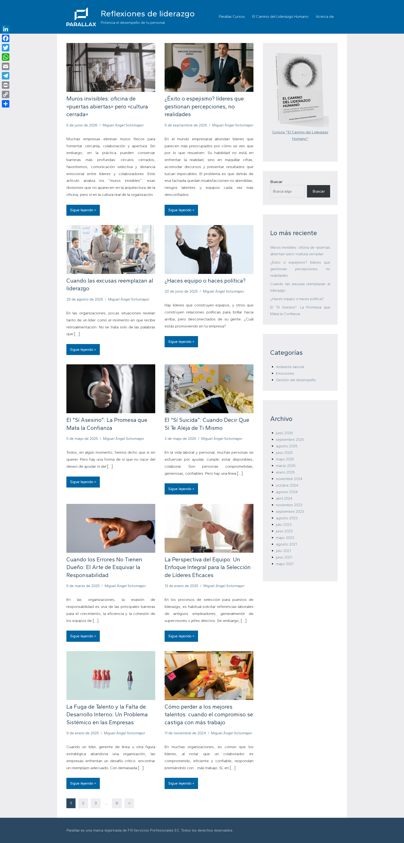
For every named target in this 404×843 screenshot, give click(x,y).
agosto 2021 (286, 544)
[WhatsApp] (5, 57)
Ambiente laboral (290, 367)
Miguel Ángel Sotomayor (123, 125)
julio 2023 (284, 524)
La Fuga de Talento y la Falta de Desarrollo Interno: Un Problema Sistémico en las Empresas (107, 714)
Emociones (285, 373)
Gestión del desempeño (296, 380)
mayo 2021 (284, 564)
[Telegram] (5, 75)
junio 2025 (284, 452)
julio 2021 (283, 551)
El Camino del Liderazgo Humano (280, 16)
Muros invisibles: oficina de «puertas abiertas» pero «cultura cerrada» (107, 106)
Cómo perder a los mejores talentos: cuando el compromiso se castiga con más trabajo (209, 714)
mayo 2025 (285, 459)
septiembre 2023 (290, 511)
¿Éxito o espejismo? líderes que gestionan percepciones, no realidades (204, 106)
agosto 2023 (287, 518)
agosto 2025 (287, 446)
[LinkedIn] (5, 29)
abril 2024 (284, 498)
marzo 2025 (286, 465)
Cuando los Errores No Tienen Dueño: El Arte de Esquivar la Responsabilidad (104, 567)
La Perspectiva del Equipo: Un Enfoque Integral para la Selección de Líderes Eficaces (208, 567)
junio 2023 (284, 531)
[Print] (5, 85)
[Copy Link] (5, 94)
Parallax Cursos (232, 16)
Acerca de (325, 16)
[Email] (5, 66)
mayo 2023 (285, 537)
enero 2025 (285, 472)
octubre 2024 (287, 485)
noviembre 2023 (289, 505)
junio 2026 (284, 433)
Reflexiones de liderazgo (148, 13)
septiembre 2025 (290, 439)
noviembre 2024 (289, 479)
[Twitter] (5, 47)
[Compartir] (5, 103)
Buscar (276, 181)
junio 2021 (284, 557)
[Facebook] (5, 38)
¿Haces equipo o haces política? (205, 280)
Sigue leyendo (81, 210)
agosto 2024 (287, 492)
